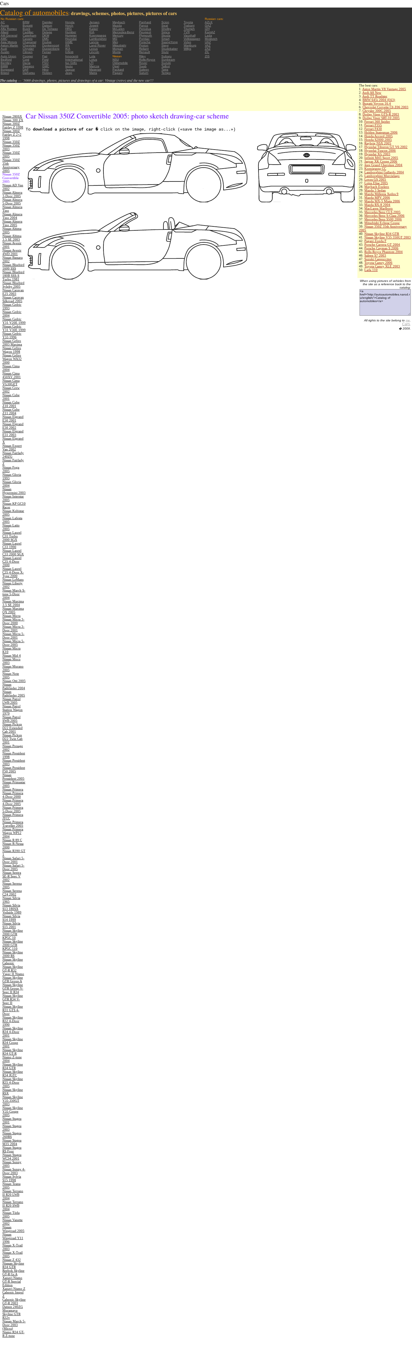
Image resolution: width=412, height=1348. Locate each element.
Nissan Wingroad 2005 (13, 1229)
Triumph (189, 28)
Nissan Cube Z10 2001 (11, 404)
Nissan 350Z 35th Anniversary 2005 (11, 165)
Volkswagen (192, 38)
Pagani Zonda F (375, 241)
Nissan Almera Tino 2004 (12, 215)
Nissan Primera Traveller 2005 (12, 823)
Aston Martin (9, 45)
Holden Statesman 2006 (381, 132)
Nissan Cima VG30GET (11, 382)
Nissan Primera (12, 789)
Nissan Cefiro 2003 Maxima (12, 342)
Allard (4, 32)
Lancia (94, 42)
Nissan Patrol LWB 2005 (11, 700)
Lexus (93, 48)
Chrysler (28, 48)
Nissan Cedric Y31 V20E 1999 (14, 320)
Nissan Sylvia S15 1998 (11, 1178)
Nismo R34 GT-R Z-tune (13, 1333)
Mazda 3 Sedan (375, 190)
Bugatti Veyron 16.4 (377, 103)
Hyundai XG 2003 (377, 154)
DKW (45, 35)
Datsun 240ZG (12, 1307)
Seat (164, 25)
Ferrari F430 (373, 129)
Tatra (164, 69)
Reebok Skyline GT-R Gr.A (13, 1272)
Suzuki (166, 63)
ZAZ (208, 48)
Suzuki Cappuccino (377, 259)
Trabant (189, 25)
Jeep (68, 72)
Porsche (145, 42)
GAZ (208, 25)
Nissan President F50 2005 (13, 769)
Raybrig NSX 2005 (377, 143)
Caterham (29, 35)
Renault (144, 52)
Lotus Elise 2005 (376, 183)
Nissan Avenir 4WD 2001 (11, 252)
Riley (142, 56)
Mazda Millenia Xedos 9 (381, 194)
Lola (92, 56)
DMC (45, 38)
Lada (208, 35)
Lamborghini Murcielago (382, 176)
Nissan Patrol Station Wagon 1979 (12, 709)
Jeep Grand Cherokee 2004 (383, 165)
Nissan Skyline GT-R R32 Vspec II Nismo (13, 970)
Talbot (165, 66)
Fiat (44, 56)
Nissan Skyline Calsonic (12, 961)
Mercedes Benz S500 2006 (383, 219)
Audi (4, 48)
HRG (68, 28)
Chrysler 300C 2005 (377, 110)
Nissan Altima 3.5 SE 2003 (11, 237)
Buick (26, 28)
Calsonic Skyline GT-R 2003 (14, 1301)
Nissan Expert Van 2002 (12, 447)
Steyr (165, 45)
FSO (45, 63)
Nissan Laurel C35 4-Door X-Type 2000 (13, 572)
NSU (116, 59)
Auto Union (8, 56)
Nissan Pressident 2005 (13, 776)
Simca (165, 32)
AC (3, 22)
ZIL (207, 52)
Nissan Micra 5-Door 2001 (13, 635)
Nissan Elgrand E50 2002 (13, 425)
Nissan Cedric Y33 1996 (11, 335)
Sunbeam (168, 59)
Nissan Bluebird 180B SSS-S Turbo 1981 (13, 275)
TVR (187, 32)
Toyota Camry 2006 (378, 262)
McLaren (119, 28)
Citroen (28, 52)
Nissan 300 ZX (12, 120)
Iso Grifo (71, 63)
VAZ (208, 45)
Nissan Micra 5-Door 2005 (13, 642)
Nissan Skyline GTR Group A (12, 979)
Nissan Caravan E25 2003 (13, 291)
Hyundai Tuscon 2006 (380, 150)
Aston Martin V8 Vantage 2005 (384, 89)
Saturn (143, 72)
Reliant (144, 48)
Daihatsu (29, 72)
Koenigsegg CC (375, 168)
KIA (91, 32)
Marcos (94, 66)
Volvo (187, 42)
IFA (67, 45)
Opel (116, 66)
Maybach (119, 22)
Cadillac (28, 32)
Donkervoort (50, 45)
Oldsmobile (120, 63)
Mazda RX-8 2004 (377, 205)
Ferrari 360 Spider (377, 121)
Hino (45, 69)
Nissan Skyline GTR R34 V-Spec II (12, 999)
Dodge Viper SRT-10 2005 (381, 118)
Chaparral (29, 42)
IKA (67, 48)
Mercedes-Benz (123, 32)
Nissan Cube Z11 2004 (11, 411)
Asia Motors (9, 42)
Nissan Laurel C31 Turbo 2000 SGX (11, 536)
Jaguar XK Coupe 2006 (380, 161)
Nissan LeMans (13, 579)
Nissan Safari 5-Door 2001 (13, 859)
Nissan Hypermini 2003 (14, 490)
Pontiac (144, 38)
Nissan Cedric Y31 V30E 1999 (14, 328)
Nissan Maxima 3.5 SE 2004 (13, 603)
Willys (187, 48)
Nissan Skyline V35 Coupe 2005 (12, 1111)
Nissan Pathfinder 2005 (13, 693)
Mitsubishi (119, 45)
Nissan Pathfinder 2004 (13, 686)
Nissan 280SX (12, 116)
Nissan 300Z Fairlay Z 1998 (12, 125)
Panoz (143, 25)
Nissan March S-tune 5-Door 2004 (13, 594)
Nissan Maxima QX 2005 (13, 610)
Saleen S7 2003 (375, 255)
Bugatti (28, 25)
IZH (207, 28)
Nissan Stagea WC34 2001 (11, 1156)
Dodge (47, 42)
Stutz (165, 52)
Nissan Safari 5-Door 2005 (13, 867)
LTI (91, 63)
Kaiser (93, 28)
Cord (26, 59)
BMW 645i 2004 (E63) (379, 100)
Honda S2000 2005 (378, 139)
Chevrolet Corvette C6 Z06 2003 (385, 107)
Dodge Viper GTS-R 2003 (381, 114)
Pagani (117, 72)
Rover (143, 63)
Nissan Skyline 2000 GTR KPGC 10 (12, 934)
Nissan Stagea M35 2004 (11, 1142)
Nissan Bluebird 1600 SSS (13, 266)
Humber (70, 32)
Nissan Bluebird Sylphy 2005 (13, 284)
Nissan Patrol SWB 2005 (11, 718)
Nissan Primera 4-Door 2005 (12, 802)
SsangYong (169, 42)
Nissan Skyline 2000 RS (12, 954)
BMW (4, 66)
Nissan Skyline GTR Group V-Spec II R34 (12, 988)
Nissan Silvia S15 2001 (11, 925)
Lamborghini (97, 38)
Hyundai (71, 38)
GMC (45, 66)
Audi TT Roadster (374, 96)
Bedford (6, 59)
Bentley (6, 63)
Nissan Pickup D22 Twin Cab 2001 (12, 738)
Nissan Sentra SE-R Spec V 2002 (11, 876)
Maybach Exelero (376, 186)
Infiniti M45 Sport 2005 (381, 157)
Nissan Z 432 (11, 1259)
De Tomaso (50, 28)
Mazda (117, 25)
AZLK (209, 22)
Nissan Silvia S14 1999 (11, 917)
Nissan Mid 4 (11, 655)
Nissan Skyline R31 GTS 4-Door (12, 1010)
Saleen (144, 69)
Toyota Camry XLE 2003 (382, 266)
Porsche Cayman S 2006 (381, 248)
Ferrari (46, 52)
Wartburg (190, 45)
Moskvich (211, 38)
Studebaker (169, 48)
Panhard (145, 22)
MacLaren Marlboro (378, 208)
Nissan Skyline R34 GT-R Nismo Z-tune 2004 (12, 1055)
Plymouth (145, 35)
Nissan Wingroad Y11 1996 (12, 1238)
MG (115, 38)
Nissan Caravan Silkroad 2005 (13, 299)
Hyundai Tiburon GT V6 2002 (385, 147)
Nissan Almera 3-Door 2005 (12, 194)
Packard (118, 69)
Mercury (118, 35)
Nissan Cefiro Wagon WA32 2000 (12, 358)
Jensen (94, 22)
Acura (5, 25)
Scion (165, 22)
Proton (143, 45)
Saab (143, 66)
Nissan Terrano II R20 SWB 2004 (12, 1205)
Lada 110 (371, 270)
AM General (9, 35)
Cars (406, 324)
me (408, 320)
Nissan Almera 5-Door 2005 (12, 201)
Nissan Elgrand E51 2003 (13, 433)
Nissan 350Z (11, 142)
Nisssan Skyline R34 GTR (13, 1265)
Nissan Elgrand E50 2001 (13, 418)
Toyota (188, 22)
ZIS (207, 56)
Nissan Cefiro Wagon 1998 (11, 349)
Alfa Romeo (9, 28)
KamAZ (210, 32)
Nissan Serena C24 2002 (12, 892)
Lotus (93, 59)
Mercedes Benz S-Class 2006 (384, 215)
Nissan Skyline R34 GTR (381, 233)
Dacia (26, 63)
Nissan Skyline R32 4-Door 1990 (12, 1020)
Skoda (165, 35)
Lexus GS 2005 (375, 179)
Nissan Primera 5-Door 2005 (12, 809)
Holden (47, 72)
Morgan (118, 48)
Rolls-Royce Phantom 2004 (383, 252)
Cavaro (28, 38)
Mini (115, 42)
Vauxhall (189, 35)
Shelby (166, 28)
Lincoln (94, 52)
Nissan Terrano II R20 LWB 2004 (12, 1194)
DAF (26, 69)
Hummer (71, 35)
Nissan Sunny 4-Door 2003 (13, 1171)
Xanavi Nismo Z (13, 1288)
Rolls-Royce (147, 59)
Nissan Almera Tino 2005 (12, 223)
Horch (69, 25)
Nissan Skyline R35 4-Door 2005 (12, 1082)
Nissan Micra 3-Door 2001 (13, 628)
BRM (26, 22)
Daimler (47, 22)
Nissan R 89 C (12, 840)
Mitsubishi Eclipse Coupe (382, 223)
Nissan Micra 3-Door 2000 (13, 621)
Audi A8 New (371, 92)
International (74, 59)
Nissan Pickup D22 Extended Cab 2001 (12, 727)
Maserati (95, 69)
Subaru (166, 56)
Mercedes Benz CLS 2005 (382, 212)
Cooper (28, 56)
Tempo (166, 72)
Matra (93, 72)
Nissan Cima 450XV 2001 (11, 375)
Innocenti (71, 56)
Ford (45, 59)
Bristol (5, 72)
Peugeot (145, 32)
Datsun (47, 25)
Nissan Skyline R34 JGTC (12, 1073)
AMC (4, 38)
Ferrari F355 (373, 125)
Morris (117, 52)
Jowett (93, 25)
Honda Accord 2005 (378, 136)
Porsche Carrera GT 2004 (382, 244)
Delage (47, 32)
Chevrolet (29, 45)
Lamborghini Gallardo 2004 (384, 172)
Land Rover (97, 45)
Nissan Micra (11, 615)
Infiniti (69, 52)
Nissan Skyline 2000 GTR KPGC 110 (12, 944)
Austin (5, 52)
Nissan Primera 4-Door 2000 (12, 794)
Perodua (145, 28)
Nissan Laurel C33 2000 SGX (13, 552)
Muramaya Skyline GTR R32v (11, 1314)
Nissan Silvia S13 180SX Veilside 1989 (11, 908)
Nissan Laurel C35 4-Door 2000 (11, 561)
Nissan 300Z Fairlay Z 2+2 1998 (11, 134)
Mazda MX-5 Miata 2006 (382, 201)
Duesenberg (50, 48)
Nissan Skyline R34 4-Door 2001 (12, 1031)
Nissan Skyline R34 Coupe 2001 (12, 1042)
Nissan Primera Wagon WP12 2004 (12, 832)
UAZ (208, 42)
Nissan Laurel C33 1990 (11, 545)
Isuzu (69, 66)
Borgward (7, 69)
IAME (69, 42)
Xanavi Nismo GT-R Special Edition (12, 1281)
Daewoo (28, 66)
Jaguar (70, 69)
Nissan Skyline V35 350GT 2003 (387, 237)
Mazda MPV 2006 (377, 197)
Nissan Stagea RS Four (11, 1149)
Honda (69, 22)
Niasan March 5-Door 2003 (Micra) (14, 1324)
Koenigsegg (97, 35)
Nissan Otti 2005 (14, 681)
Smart (165, 38)
